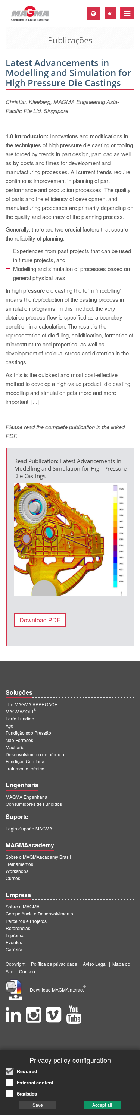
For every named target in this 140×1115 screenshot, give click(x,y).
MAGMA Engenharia (26, 797)
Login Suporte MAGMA (29, 828)
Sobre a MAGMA (23, 906)
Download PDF (39, 620)
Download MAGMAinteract (58, 989)
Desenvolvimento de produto (35, 754)
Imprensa (15, 935)
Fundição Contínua (25, 761)
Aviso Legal (95, 964)
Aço (9, 725)
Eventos (14, 942)
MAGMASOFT (21, 711)
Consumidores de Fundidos (34, 804)
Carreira (14, 949)
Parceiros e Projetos (26, 921)
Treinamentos (19, 864)
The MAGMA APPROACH (32, 704)
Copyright (15, 964)
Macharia (15, 747)
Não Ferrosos (19, 740)
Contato (27, 971)
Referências (18, 928)
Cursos (13, 878)
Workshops (17, 871)
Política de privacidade (54, 964)
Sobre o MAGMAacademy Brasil (38, 857)
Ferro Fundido (20, 718)
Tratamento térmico (25, 768)
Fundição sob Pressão (28, 732)
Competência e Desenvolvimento (39, 913)
